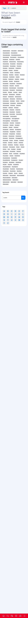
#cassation (19, 63)
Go (23, 197)
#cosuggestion (19, 138)
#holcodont (5, 175)
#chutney (18, 105)
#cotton (5, 144)
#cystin (4, 164)
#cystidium (18, 162)
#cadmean (11, 59)
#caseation (12, 63)
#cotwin (22, 144)
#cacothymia (21, 57)
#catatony (5, 74)
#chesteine (12, 98)
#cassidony (12, 66)
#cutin (10, 153)
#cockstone (5, 123)
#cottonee (10, 144)
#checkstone (18, 96)
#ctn (9, 149)
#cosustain (5, 140)
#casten (10, 70)
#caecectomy (12, 61)
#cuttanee (15, 153)
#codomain (5, 129)
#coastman (5, 112)
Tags (4, 8)
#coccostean (6, 116)
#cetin (20, 92)
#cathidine (11, 77)
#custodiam (5, 151)
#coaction (18, 109)
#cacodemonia (6, 55)
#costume (5, 138)
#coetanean (5, 131)
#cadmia (18, 59)
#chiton (22, 101)
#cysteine (5, 162)
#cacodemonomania (16, 55)
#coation (18, 112)
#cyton (15, 173)
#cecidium (5, 88)
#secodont (20, 182)
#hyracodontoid (6, 177)
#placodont (13, 182)
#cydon (11, 155)
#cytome (11, 173)
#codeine (5, 127)
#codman (16, 127)
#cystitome (16, 164)
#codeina (17, 125)
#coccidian (12, 114)
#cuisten (19, 149)
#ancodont (13, 50)
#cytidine (19, 171)
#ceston (5, 92)
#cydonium (17, 155)
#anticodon (20, 50)
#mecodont (14, 177)
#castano (5, 70)
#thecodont (5, 184)
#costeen (5, 136)
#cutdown (5, 153)
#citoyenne (5, 109)
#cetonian (5, 94)
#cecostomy (20, 88)
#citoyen (16, 107)
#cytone (21, 173)
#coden (10, 127)
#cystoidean (6, 168)
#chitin (17, 101)
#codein (11, 125)
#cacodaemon (6, 53)
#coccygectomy (6, 118)
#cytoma (5, 173)
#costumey (11, 138)
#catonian (5, 81)
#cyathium (22, 153)
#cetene (15, 92)
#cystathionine (6, 160)
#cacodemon (14, 53)
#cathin (17, 77)
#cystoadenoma (6, 166)
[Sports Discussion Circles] (8, 615)
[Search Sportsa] (4, 2)
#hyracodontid (20, 175)
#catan (11, 72)
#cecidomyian (12, 88)
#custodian (12, 151)
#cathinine (11, 79)
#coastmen (12, 112)
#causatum (5, 85)
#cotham (21, 140)
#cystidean (11, 162)
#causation (19, 83)
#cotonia (21, 142)
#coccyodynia (14, 120)
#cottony (16, 144)
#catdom (11, 74)
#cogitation (12, 131)
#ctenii (22, 147)
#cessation (12, 90)
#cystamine (14, 158)
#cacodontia (6, 57)
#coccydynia (13, 116)
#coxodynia (12, 147)
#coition (18, 131)
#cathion (17, 79)
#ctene (17, 147)
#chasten (18, 94)
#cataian (16, 70)
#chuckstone (6, 105)
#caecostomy (20, 61)
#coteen (16, 140)
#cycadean (5, 155)
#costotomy (18, 136)
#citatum (11, 107)
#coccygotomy (6, 120)
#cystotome (5, 171)
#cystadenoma (6, 158)
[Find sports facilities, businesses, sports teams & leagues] (20, 615)
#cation (22, 79)
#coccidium (19, 114)
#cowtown (5, 147)
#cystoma (12, 168)
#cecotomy (5, 90)
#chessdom (5, 98)
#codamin (17, 123)
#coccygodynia (15, 118)
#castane (5, 68)
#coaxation (5, 114)
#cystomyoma (19, 168)
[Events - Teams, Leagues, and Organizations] (12, 615)
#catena (17, 74)
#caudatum (12, 83)
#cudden (13, 149)
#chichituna (19, 98)
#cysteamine (14, 160)
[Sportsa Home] (3, 615)
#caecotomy (6, 63)
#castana (19, 66)
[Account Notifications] (24, 615)
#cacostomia (13, 57)
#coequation (18, 129)
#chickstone (6, 101)
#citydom (12, 109)
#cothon (5, 142)
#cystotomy (12, 171)
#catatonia (17, 72)
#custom (19, 151)
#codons (12, 129)
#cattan (11, 81)
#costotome (11, 136)
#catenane (5, 77)
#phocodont (15, 179)
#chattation (11, 96)
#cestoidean (19, 90)
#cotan (11, 140)
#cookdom (5, 133)
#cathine (5, 79)
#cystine (10, 164)
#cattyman (16, 81)
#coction (12, 123)
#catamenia (5, 72)
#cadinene (5, 59)
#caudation (5, 83)
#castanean (11, 68)
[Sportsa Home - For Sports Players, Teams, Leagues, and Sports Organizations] (13, 2)
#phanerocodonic (7, 179)
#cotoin (15, 142)
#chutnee (12, 105)
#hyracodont (13, 175)
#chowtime (13, 103)
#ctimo (4, 149)
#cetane (10, 92)
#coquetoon (12, 133)
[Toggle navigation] (23, 2)
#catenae (22, 74)
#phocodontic (6, 182)
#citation (5, 107)
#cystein (21, 160)
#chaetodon (12, 94)
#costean (18, 133)
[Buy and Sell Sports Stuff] (16, 615)
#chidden (12, 101)
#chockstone (6, 103)
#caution (12, 85)
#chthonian (19, 103)
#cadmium (5, 61)
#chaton (5, 96)
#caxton (17, 85)
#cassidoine (6, 66)
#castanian (18, 68)
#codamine (5, 125)
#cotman (10, 142)
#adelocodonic (6, 50)
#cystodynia (15, 166)
